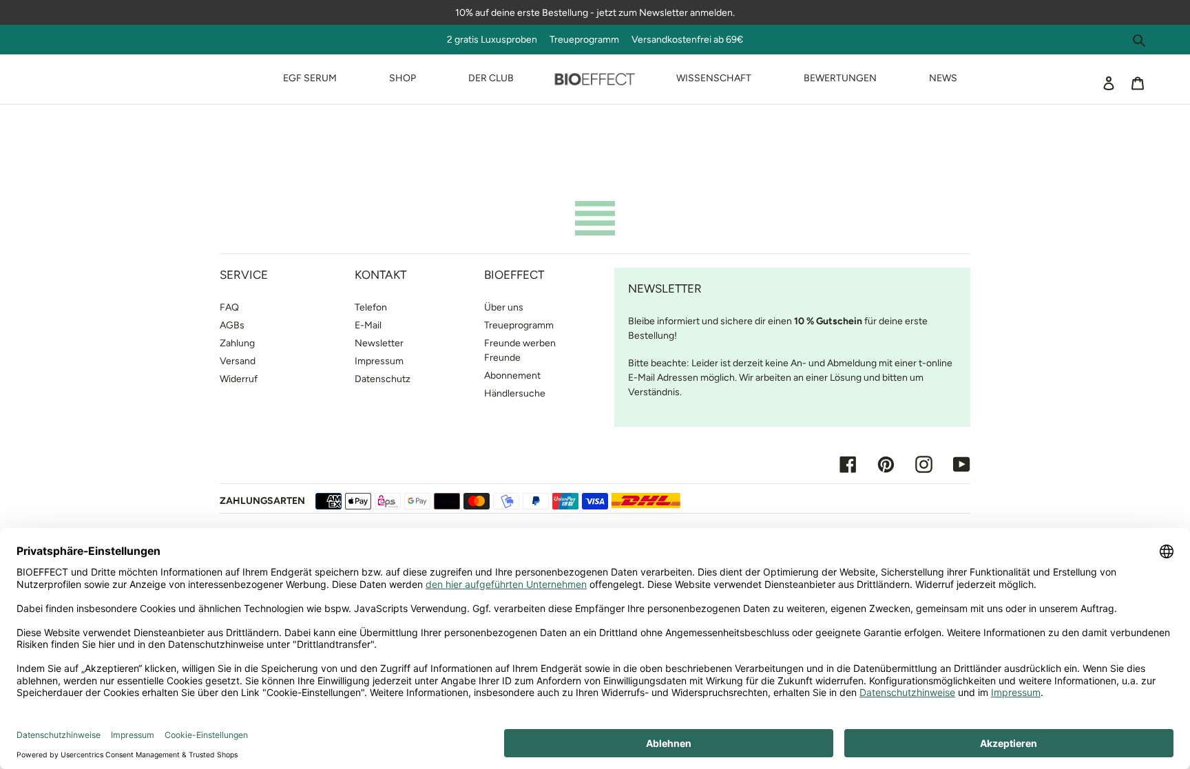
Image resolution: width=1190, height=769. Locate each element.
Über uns (503, 307)
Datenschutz (382, 379)
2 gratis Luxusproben (497, 39)
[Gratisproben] (624, 39)
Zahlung (237, 343)
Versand (237, 361)
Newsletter (379, 343)
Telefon (371, 307)
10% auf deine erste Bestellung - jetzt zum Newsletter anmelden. (595, 13)
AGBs (232, 325)
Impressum (379, 361)
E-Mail (368, 325)
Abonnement (512, 375)
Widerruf (239, 379)
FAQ (229, 307)
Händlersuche (514, 393)
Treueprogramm (584, 39)
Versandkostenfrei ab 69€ (687, 39)
